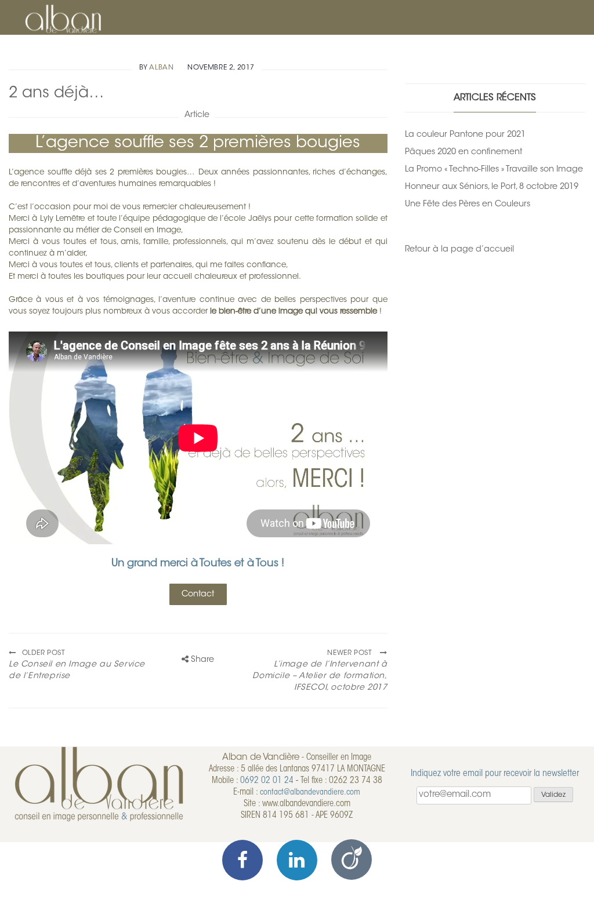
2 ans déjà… (56, 93)
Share (201, 660)
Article (196, 115)
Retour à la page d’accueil (459, 249)
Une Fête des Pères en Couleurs (467, 204)
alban (161, 67)
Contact (198, 594)
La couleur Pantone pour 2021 (465, 134)
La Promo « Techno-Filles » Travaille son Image (494, 169)
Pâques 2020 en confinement (463, 152)
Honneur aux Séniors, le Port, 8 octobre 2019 (491, 187)
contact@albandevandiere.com (310, 792)
